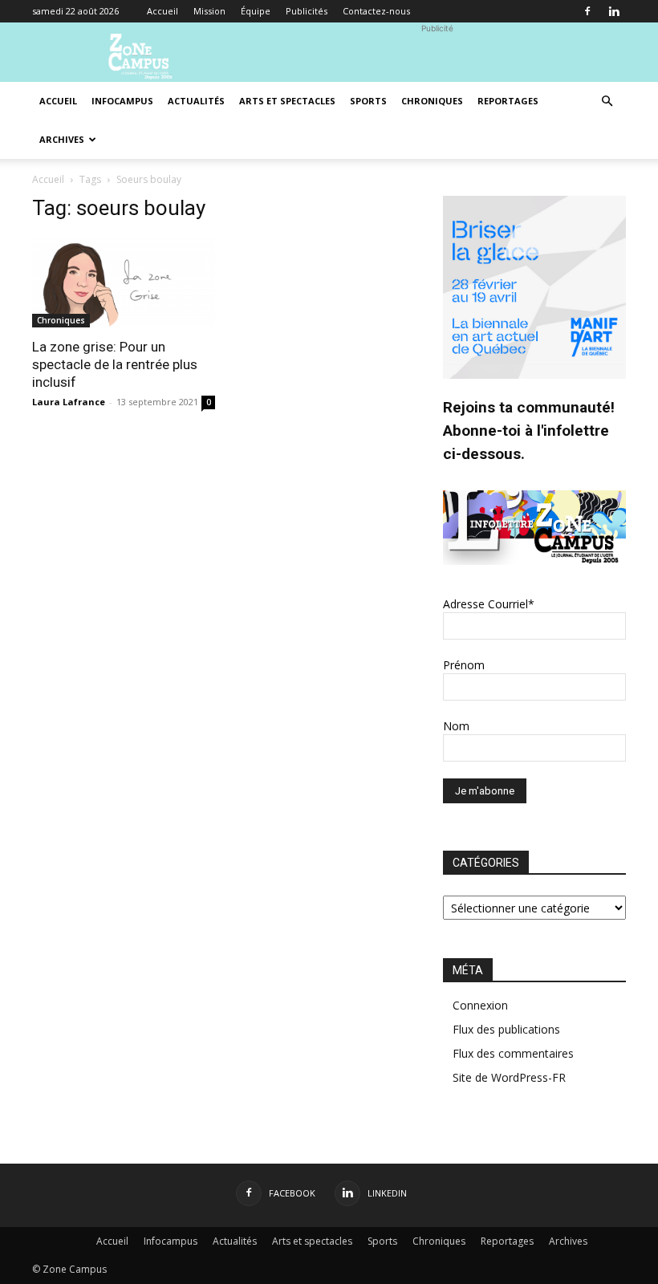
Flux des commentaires (513, 1053)
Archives (61, 139)
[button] (606, 101)
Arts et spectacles (287, 101)
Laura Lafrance (68, 402)
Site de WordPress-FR (509, 1077)
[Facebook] (587, 11)
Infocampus (122, 101)
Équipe (255, 11)
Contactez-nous (376, 11)
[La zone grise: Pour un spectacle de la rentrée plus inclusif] (123, 282)
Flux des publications (506, 1029)
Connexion (480, 1005)
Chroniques (432, 101)
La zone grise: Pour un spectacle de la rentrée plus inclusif (114, 364)
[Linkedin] (614, 11)
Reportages (507, 101)
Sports (368, 101)
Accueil (162, 11)
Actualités (196, 101)
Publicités (306, 11)
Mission (209, 11)
